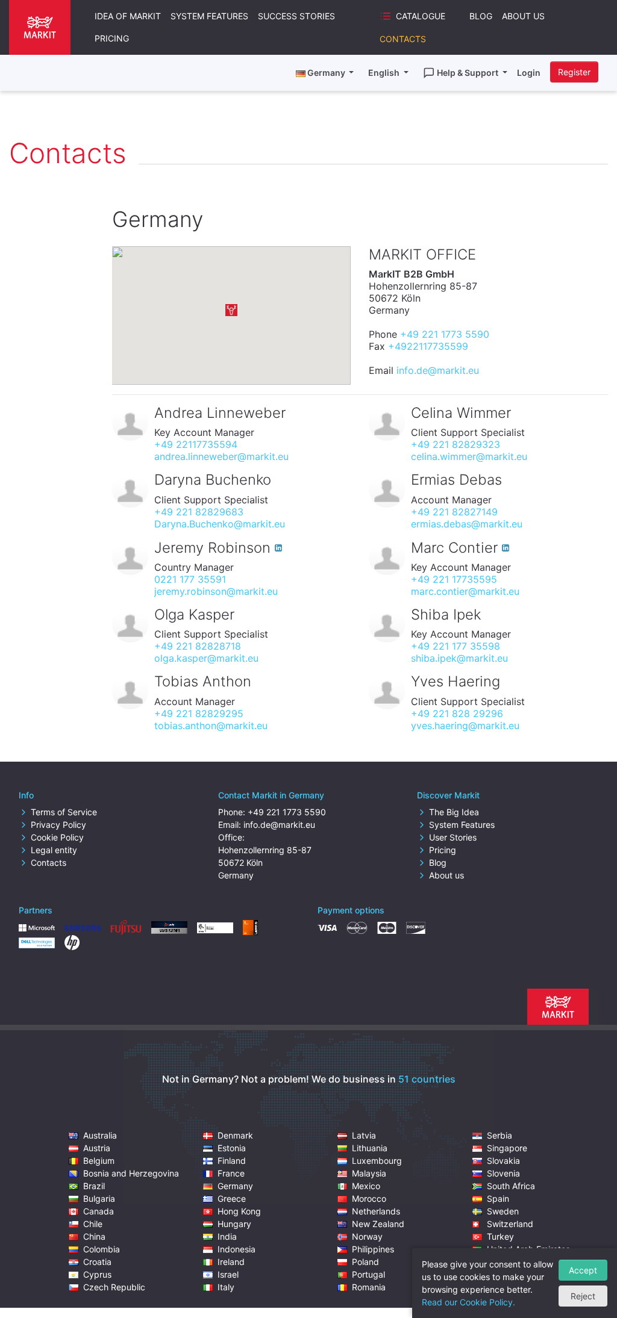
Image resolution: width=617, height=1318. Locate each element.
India (227, 1236)
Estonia (232, 1148)
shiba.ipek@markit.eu (459, 658)
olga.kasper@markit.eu (206, 658)
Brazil (94, 1186)
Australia (100, 1135)
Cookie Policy (57, 837)
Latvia (364, 1135)
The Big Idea (454, 812)
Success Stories (296, 16)
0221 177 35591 (190, 579)
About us (446, 875)
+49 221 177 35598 (455, 646)
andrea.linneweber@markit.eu (221, 456)
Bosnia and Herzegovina (131, 1173)
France (231, 1173)
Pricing (112, 38)
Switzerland (510, 1224)
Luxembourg (377, 1160)
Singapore (507, 1148)
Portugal (368, 1274)
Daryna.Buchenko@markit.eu (219, 524)
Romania (369, 1287)
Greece (232, 1198)
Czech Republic (114, 1287)
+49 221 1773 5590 (444, 334)
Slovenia (503, 1173)
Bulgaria (99, 1198)
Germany (235, 1186)
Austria (96, 1148)
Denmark (235, 1135)
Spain (498, 1198)
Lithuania (369, 1148)
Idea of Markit (128, 16)
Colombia (101, 1249)
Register (574, 72)
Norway (367, 1236)
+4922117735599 (428, 346)
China (94, 1236)
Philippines (373, 1249)
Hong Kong (239, 1211)
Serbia (499, 1135)
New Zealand (378, 1224)
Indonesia (236, 1249)
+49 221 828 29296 (457, 713)
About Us (523, 16)
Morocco (369, 1198)
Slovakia (503, 1160)
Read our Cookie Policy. (468, 1302)
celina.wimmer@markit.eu (469, 456)
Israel (228, 1274)
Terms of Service (64, 812)
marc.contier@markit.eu (465, 591)
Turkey (500, 1236)
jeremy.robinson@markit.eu (216, 591)
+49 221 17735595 (454, 579)
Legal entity (54, 850)
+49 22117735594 (195, 444)
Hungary (234, 1224)
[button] (231, 310)
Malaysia (369, 1173)
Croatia (97, 1262)
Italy (226, 1287)
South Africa (511, 1186)
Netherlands (376, 1211)
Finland (232, 1160)
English (384, 72)
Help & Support (468, 72)
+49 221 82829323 (455, 444)
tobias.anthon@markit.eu (211, 726)
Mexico (366, 1186)
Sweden (503, 1211)
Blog (480, 16)
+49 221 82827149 (454, 512)
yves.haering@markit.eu (465, 726)
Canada (98, 1211)
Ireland (231, 1262)
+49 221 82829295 (198, 713)
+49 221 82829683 (198, 512)
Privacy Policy (58, 824)
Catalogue (420, 16)
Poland (365, 1262)
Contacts (403, 39)
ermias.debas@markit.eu (466, 524)
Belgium (98, 1160)
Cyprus (97, 1274)
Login (528, 72)
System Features (209, 16)
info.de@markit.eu (437, 370)
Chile (92, 1224)
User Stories (453, 837)
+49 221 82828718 (197, 646)
